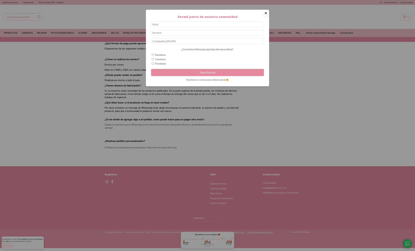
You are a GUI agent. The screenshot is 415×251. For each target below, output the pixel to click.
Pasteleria (160, 54)
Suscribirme (207, 72)
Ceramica (160, 59)
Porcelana (160, 63)
